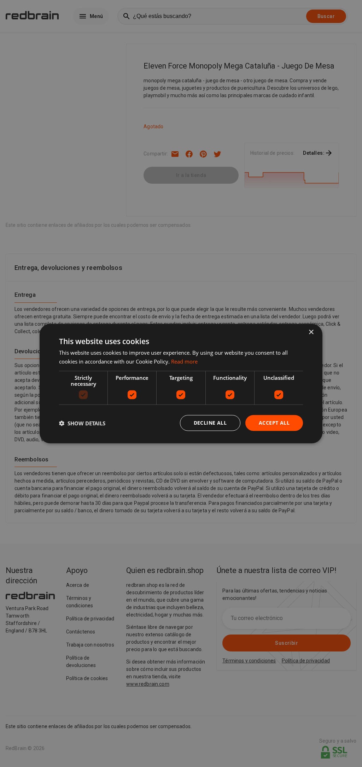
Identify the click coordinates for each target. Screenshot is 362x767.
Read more (184, 361)
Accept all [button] (274, 422)
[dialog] (181, 383)
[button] (82, 423)
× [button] (311, 332)
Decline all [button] (210, 422)
